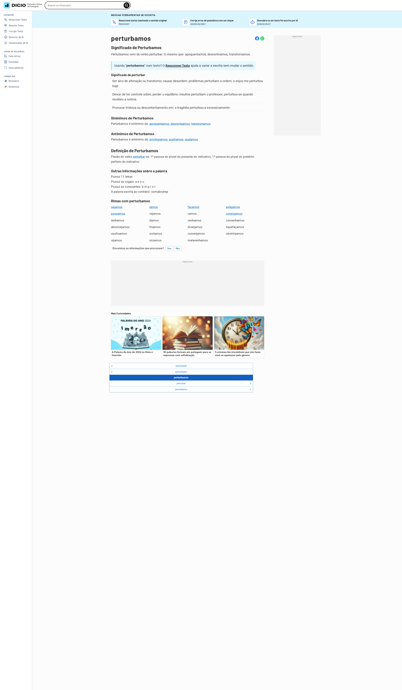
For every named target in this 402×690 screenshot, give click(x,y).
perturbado (181, 366)
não (178, 248)
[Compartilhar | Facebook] (257, 38)
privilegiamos (158, 139)
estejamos (233, 207)
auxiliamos (176, 139)
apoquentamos (159, 124)
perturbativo (181, 389)
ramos (153, 207)
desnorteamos (180, 124)
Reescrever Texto (178, 65)
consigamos (234, 213)
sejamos (116, 207)
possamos (118, 213)
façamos (193, 207)
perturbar (139, 156)
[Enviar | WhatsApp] (262, 38)
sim (169, 248)
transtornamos (201, 124)
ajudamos (191, 139)
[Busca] (127, 5)
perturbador (181, 372)
